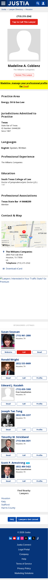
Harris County (8, 507)
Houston (29, 9)
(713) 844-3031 (23, 440)
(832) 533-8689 (23, 363)
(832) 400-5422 (23, 466)
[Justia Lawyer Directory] (37, 538)
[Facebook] (18, 538)
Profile (39, 378)
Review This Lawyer (23, 75)
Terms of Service (24, 564)
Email (39, 352)
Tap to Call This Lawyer (24, 22)
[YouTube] (14, 538)
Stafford (5, 504)
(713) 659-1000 (23, 389)
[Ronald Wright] (7, 368)
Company (24, 554)
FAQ (12, 519)
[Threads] (26, 538)
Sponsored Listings (23, 325)
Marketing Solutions (24, 573)
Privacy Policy (24, 568)
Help (24, 559)
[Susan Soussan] (7, 340)
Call (24, 352)
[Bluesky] (29, 538)
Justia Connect (24, 545)
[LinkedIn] (10, 538)
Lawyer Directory (16, 9)
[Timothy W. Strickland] (7, 445)
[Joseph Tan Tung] (7, 420)
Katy (3, 501)
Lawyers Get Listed (28, 519)
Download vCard (14, 268)
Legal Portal (24, 549)
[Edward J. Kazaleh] (7, 394)
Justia (3, 9)
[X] (33, 538)
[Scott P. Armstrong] (7, 471)
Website (8, 352)
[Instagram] (22, 538)
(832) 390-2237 (23, 415)
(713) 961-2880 (23, 335)
